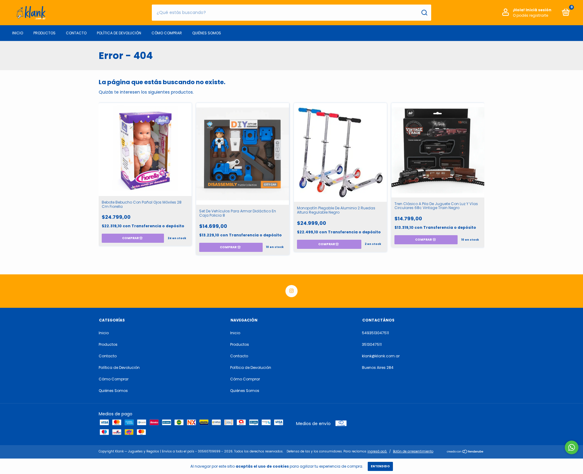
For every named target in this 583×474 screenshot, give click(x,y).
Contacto (76, 33)
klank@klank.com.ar (381, 356)
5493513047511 (375, 332)
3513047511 (372, 344)
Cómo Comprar (167, 33)
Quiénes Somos (206, 33)
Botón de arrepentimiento (413, 451)
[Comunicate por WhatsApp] (571, 447)
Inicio (17, 33)
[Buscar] (424, 12)
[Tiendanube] (465, 452)
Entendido (380, 466)
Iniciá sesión (538, 9)
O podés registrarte (530, 15)
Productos (44, 33)
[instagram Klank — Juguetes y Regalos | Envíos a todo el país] (291, 291)
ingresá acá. (377, 451)
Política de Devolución (119, 33)
